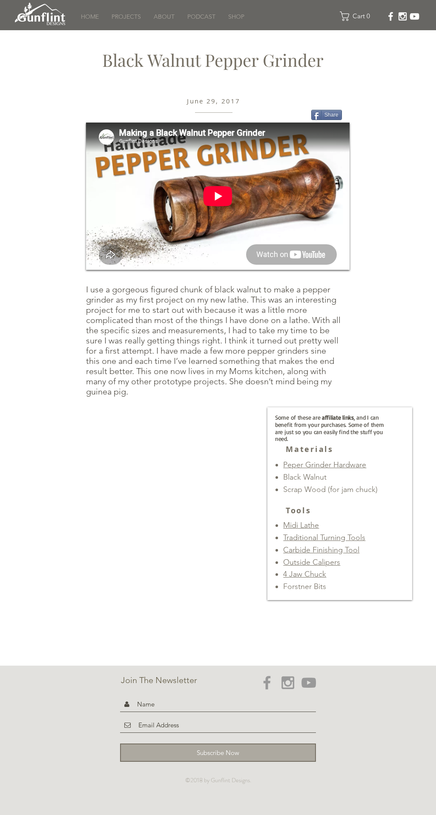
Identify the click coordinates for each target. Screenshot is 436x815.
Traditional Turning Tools (324, 537)
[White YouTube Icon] (414, 16)
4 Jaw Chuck (304, 574)
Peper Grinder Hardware (324, 464)
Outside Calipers (311, 562)
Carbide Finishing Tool (321, 550)
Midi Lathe (301, 525)
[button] (357, 16)
